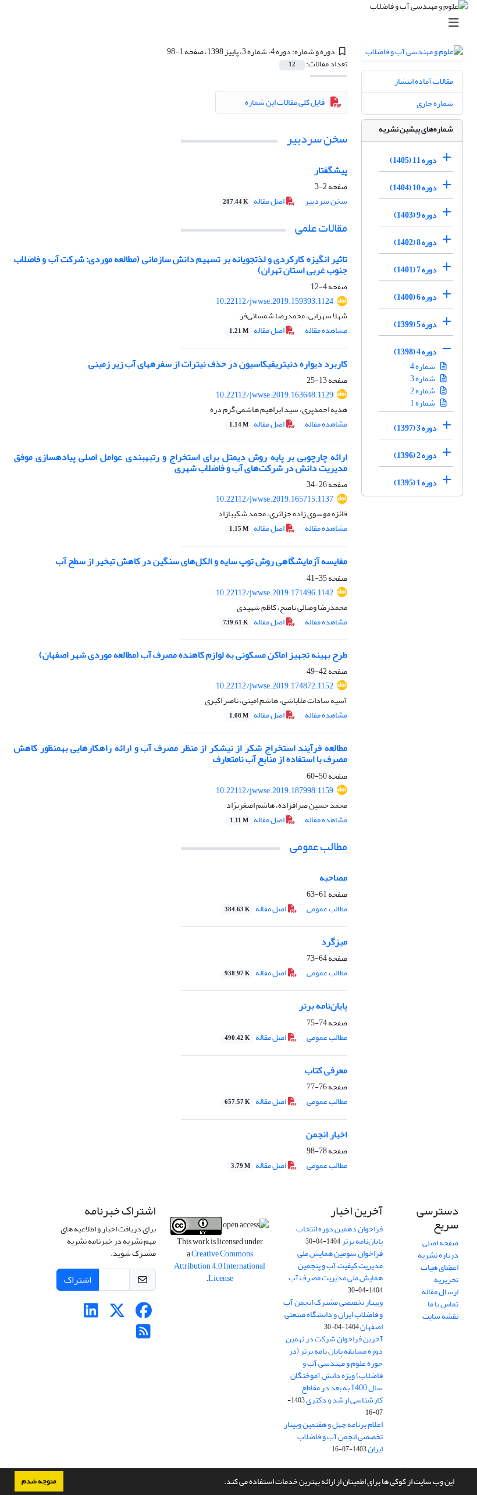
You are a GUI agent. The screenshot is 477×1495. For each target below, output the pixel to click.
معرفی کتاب (326, 1070)
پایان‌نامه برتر (323, 1005)
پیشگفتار (330, 170)
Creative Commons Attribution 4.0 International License (219, 1266)
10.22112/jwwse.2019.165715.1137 (274, 499)
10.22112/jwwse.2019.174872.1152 (274, 686)
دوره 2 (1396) (415, 455)
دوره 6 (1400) (415, 297)
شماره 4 (423, 366)
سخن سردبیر (317, 138)
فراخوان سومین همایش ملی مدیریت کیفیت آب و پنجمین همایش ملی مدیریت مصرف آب (336, 1265)
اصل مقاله (254, 201)
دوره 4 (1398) (415, 352)
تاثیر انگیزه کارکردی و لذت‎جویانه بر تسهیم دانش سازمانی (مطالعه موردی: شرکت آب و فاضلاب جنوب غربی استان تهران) (180, 264)
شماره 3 (423, 378)
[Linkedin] (91, 1314)
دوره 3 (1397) (415, 428)
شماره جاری (435, 103)
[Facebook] (143, 1314)
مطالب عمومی (318, 846)
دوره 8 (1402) (415, 242)
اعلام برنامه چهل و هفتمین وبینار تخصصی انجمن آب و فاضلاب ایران (333, 1436)
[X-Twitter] (117, 1314)
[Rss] (143, 1335)
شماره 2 (423, 391)
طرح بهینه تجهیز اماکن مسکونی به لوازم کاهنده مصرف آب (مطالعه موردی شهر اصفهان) (193, 654)
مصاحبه (333, 877)
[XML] (160, 51)
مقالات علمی (321, 227)
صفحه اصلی (440, 1243)
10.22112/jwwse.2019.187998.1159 (274, 790)
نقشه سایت (440, 1316)
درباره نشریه (438, 1255)
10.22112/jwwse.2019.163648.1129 (274, 395)
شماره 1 (423, 403)
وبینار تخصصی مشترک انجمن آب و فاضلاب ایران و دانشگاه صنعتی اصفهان (333, 1314)
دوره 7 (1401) (415, 270)
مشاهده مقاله (326, 330)
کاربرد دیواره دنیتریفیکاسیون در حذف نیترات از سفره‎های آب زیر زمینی (217, 363)
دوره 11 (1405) (413, 160)
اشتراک (77, 1279)
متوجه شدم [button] (39, 1481)
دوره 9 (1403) (415, 215)
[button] (221, 1483)
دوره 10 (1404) (413, 188)
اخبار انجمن (326, 1134)
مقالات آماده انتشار (423, 81)
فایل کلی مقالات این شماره (285, 102)
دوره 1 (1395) (415, 483)
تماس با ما (443, 1304)
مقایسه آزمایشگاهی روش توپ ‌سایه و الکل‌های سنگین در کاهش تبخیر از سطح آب (201, 561)
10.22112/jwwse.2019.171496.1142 (274, 593)
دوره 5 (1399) (415, 324)
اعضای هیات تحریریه (439, 1273)
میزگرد (334, 941)
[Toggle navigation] (242, 23)
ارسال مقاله (440, 1291)
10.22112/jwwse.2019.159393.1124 (274, 301)
